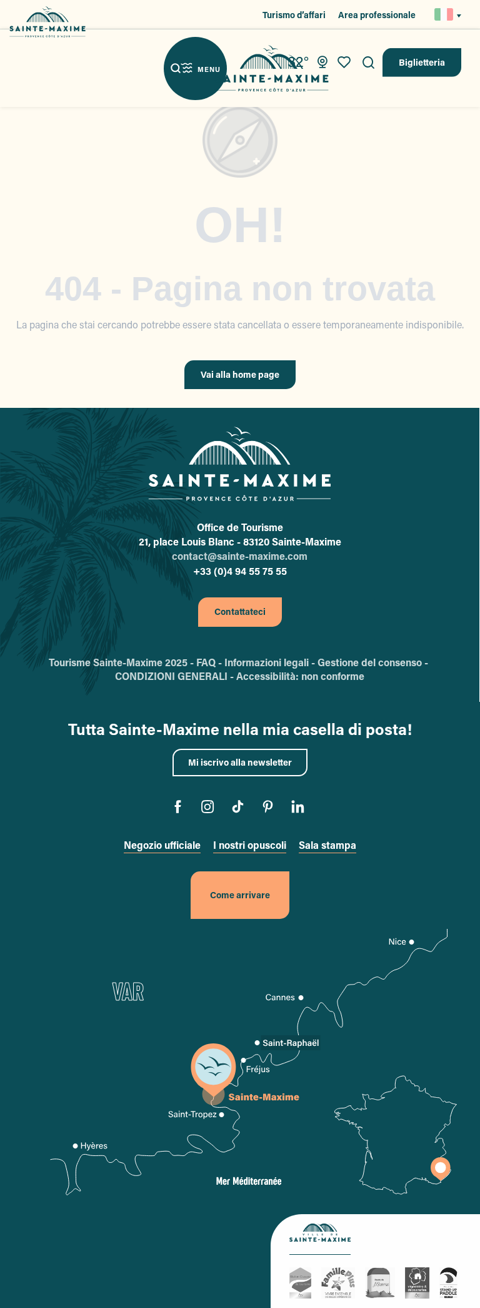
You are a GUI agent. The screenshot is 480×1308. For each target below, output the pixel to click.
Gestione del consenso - (374, 662)
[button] (368, 62)
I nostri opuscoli (249, 844)
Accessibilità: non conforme (300, 675)
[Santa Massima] (271, 68)
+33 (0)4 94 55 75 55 (240, 570)
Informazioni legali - (271, 662)
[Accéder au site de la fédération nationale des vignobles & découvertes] (419, 1281)
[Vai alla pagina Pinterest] (270, 808)
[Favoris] (345, 62)
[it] (444, 14)
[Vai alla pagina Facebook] (180, 808)
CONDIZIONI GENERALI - (175, 675)
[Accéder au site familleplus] (340, 1281)
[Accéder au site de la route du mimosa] (382, 1281)
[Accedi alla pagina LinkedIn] (300, 808)
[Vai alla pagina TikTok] (240, 808)
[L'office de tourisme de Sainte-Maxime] (239, 464)
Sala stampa (327, 844)
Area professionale (377, 15)
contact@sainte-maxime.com (240, 555)
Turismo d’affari (294, 15)
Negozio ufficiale (162, 844)
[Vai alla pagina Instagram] (210, 808)
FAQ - (210, 662)
